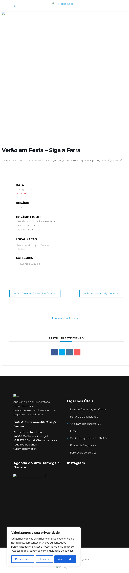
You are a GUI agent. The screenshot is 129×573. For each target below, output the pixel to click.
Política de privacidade (84, 416)
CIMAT (74, 431)
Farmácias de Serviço (83, 452)
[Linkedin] (69, 352)
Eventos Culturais (30, 263)
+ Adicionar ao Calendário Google (35, 293)
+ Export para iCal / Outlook (101, 293)
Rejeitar (44, 559)
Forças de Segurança (83, 445)
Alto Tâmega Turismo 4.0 (85, 423)
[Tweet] (62, 352)
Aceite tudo (65, 559)
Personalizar (22, 559)
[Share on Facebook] (54, 352)
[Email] (77, 352)
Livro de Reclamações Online (88, 409)
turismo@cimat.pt (24, 448)
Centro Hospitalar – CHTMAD (88, 438)
